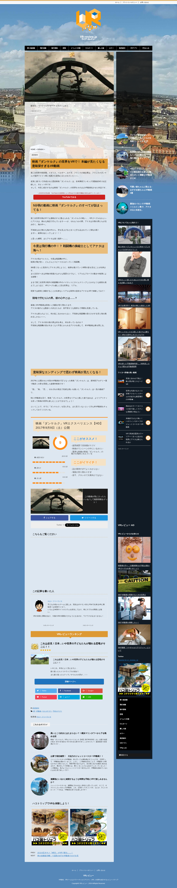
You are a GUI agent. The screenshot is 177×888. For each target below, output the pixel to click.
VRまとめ (145, 48)
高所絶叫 (122, 48)
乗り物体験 (31, 48)
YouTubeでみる (69, 197)
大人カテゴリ (47, 711)
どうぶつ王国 (75, 48)
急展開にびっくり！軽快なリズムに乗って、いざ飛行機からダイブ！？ (140, 155)
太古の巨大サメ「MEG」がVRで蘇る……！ (55, 853)
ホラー (111, 48)
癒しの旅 (101, 48)
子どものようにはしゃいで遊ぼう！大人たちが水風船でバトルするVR (140, 138)
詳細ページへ (70, 681)
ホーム (117, 2)
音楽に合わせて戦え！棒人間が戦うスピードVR (134, 381)
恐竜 (64, 48)
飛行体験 (43, 48)
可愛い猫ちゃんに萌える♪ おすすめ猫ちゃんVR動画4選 (141, 190)
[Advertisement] (69, 128)
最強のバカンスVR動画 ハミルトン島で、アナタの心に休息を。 (140, 207)
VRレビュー (88, 876)
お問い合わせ (144, 2)
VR (34, 711)
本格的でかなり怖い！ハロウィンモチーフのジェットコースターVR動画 (134, 422)
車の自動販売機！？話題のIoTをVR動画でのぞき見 (58, 856)
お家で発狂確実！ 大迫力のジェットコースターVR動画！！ (77, 756)
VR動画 (38, 711)
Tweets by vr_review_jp (128, 660)
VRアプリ (133, 48)
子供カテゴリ (57, 711)
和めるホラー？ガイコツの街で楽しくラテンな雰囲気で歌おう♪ (134, 409)
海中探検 (54, 48)
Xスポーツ (89, 48)
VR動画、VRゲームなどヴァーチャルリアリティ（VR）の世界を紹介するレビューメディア (88, 880)
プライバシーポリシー (130, 2)
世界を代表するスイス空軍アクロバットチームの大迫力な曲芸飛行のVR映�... (134, 395)
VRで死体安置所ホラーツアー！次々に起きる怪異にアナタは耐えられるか (134, 438)
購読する (124, 755)
